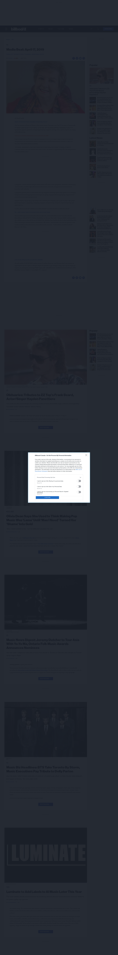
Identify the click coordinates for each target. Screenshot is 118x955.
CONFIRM (47, 497)
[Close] (86, 455)
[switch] (79, 481)
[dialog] (59, 477)
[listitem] (59, 477)
